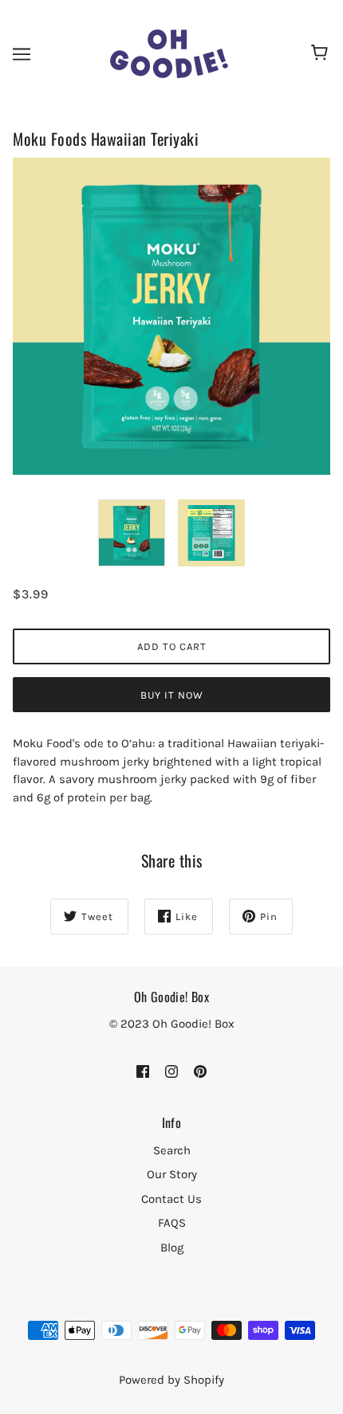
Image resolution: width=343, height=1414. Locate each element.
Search (172, 1150)
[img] (142, 1071)
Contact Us (171, 1199)
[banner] (169, 52)
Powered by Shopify (171, 1380)
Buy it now (171, 695)
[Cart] (322, 54)
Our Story (172, 1174)
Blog (171, 1247)
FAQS (172, 1223)
